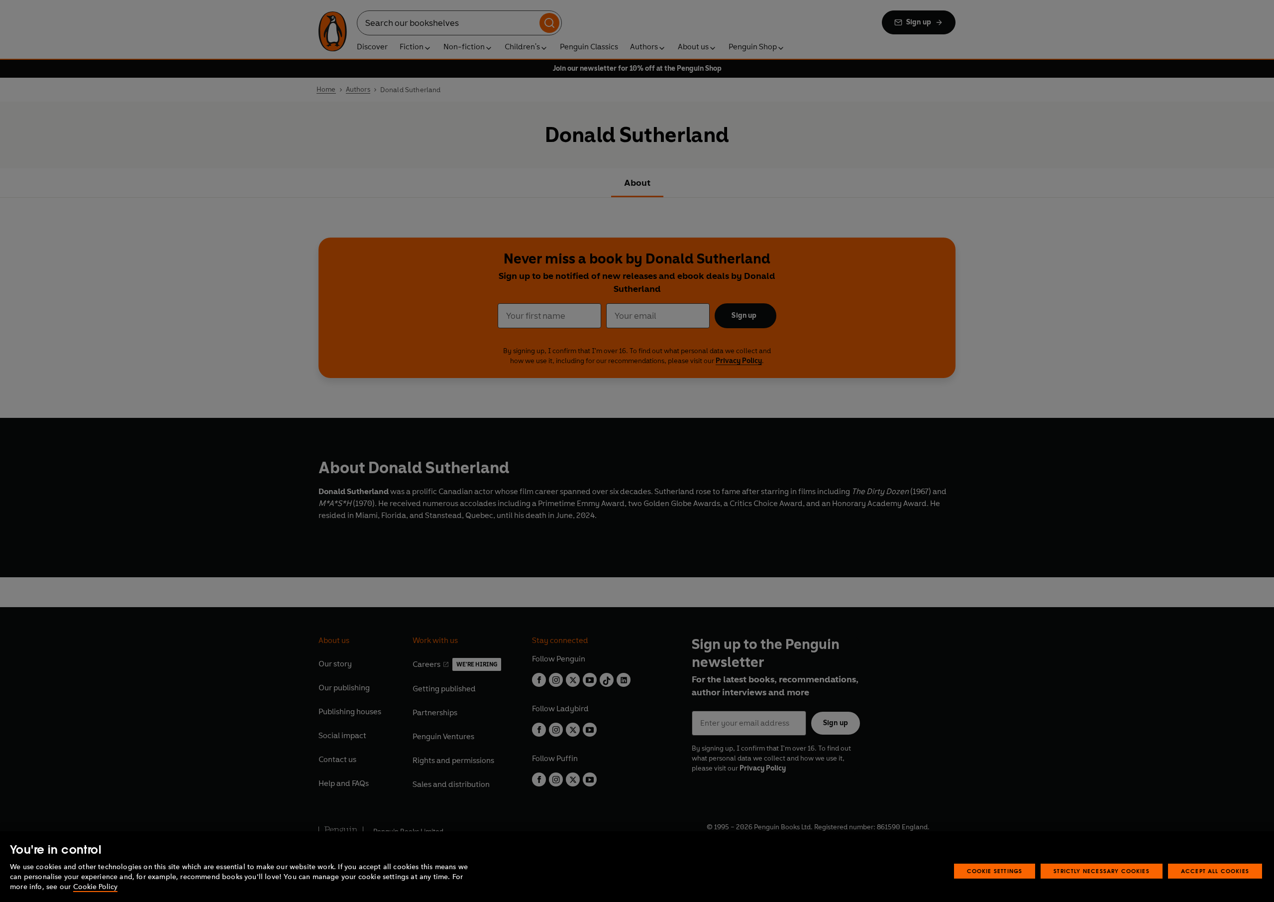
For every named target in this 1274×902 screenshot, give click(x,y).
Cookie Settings (995, 871)
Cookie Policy (95, 887)
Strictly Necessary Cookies (1102, 871)
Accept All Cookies (1215, 871)
